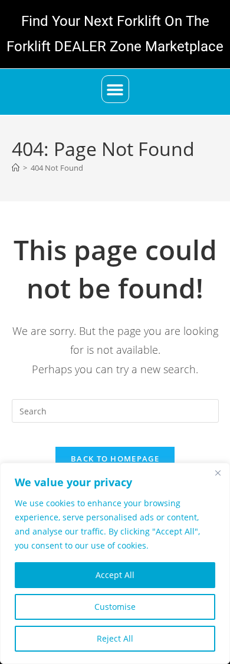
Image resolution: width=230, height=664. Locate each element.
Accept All (115, 574)
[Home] (15, 167)
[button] (115, 89)
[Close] (218, 473)
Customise (115, 606)
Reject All (115, 638)
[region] (115, 563)
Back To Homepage (115, 458)
